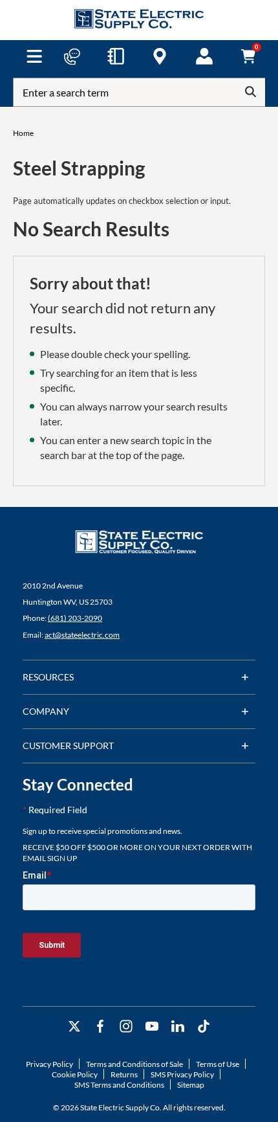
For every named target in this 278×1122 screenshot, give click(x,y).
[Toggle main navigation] (34, 56)
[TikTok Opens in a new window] (203, 1026)
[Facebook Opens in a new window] (100, 1026)
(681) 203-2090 (75, 618)
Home (23, 133)
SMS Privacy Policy (182, 1074)
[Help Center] (72, 56)
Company (46, 711)
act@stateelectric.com (82, 635)
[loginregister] (204, 56)
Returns (124, 1074)
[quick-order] (116, 56)
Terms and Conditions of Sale (134, 1064)
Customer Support (68, 745)
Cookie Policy (75, 1074)
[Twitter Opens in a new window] (74, 1026)
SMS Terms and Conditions (119, 1085)
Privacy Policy (49, 1064)
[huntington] (160, 56)
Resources (48, 676)
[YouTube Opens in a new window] (151, 1026)
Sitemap (190, 1085)
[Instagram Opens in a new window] (126, 1026)
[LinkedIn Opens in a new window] (177, 1026)
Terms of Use (217, 1064)
